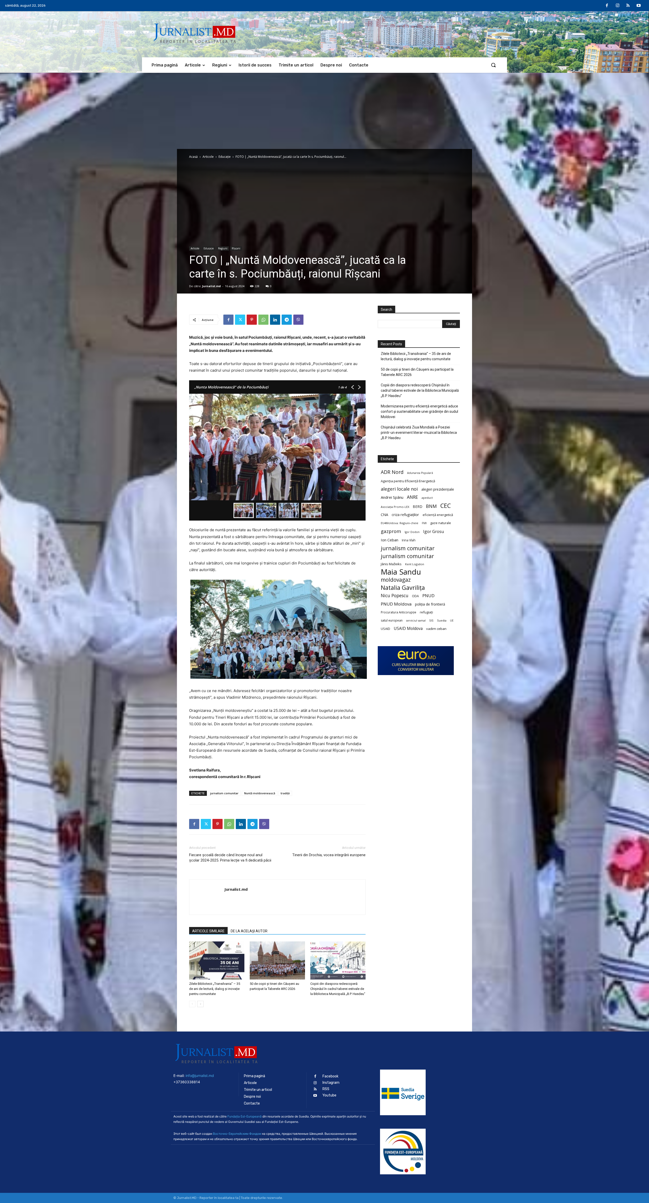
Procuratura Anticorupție (398, 612)
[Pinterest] (252, 320)
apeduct (427, 498)
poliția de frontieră (430, 604)
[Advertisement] (324, 110)
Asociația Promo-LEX (395, 507)
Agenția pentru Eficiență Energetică (408, 481)
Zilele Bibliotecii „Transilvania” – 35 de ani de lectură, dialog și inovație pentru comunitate (214, 989)
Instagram (330, 1082)
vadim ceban (436, 628)
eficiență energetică (438, 514)
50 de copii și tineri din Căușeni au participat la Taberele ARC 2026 (417, 372)
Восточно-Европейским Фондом (237, 1134)
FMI (424, 523)
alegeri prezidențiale (437, 489)
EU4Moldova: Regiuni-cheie (399, 523)
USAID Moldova (408, 628)
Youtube (329, 1095)
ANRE (412, 497)
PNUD (428, 595)
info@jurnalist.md (200, 1075)
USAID (385, 628)
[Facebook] (607, 6)
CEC (445, 505)
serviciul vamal (416, 620)
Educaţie (225, 156)
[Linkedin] (275, 320)
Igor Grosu (433, 531)
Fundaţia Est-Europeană (244, 1116)
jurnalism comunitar (224, 793)
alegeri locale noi (399, 489)
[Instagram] (617, 6)
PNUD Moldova (396, 604)
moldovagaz (396, 579)
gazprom (391, 531)
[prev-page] (192, 1004)
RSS (325, 1089)
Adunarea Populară (420, 473)
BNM (431, 506)
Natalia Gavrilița (403, 587)
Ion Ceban (389, 539)
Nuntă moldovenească (259, 793)
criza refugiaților (405, 514)
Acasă (193, 156)
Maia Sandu (401, 572)
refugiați (426, 612)
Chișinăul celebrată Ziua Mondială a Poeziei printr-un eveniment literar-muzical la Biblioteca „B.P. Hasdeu (419, 432)
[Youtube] (638, 6)
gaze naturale (440, 523)
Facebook (330, 1076)
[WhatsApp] (263, 320)
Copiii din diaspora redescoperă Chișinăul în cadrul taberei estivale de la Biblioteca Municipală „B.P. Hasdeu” (337, 989)
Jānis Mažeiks (391, 564)
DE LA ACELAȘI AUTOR (249, 931)
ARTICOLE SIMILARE (208, 931)
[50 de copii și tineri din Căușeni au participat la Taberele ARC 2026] (277, 960)
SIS (431, 620)
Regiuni (222, 248)
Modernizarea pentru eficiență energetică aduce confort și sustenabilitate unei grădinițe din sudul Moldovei (419, 411)
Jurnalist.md (211, 286)
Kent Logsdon (414, 564)
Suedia (441, 620)
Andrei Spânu (392, 497)
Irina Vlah (409, 540)
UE (452, 620)
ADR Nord (392, 472)
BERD (417, 506)
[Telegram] (287, 320)
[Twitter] (240, 320)
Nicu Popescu (394, 595)
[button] (493, 65)
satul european (392, 620)
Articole (208, 156)
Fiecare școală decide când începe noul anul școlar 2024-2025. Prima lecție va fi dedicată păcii (230, 860)
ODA (415, 596)
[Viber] (298, 320)
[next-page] (200, 1004)
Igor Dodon (412, 532)
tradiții (285, 793)
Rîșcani (236, 248)
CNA (384, 514)
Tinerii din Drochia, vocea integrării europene (329, 855)
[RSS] (628, 6)
